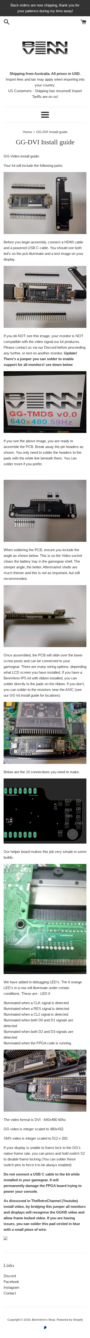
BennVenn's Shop (43, 1319)
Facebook (11, 1282)
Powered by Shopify (70, 1319)
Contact (10, 1293)
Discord (10, 1276)
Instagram (11, 1287)
